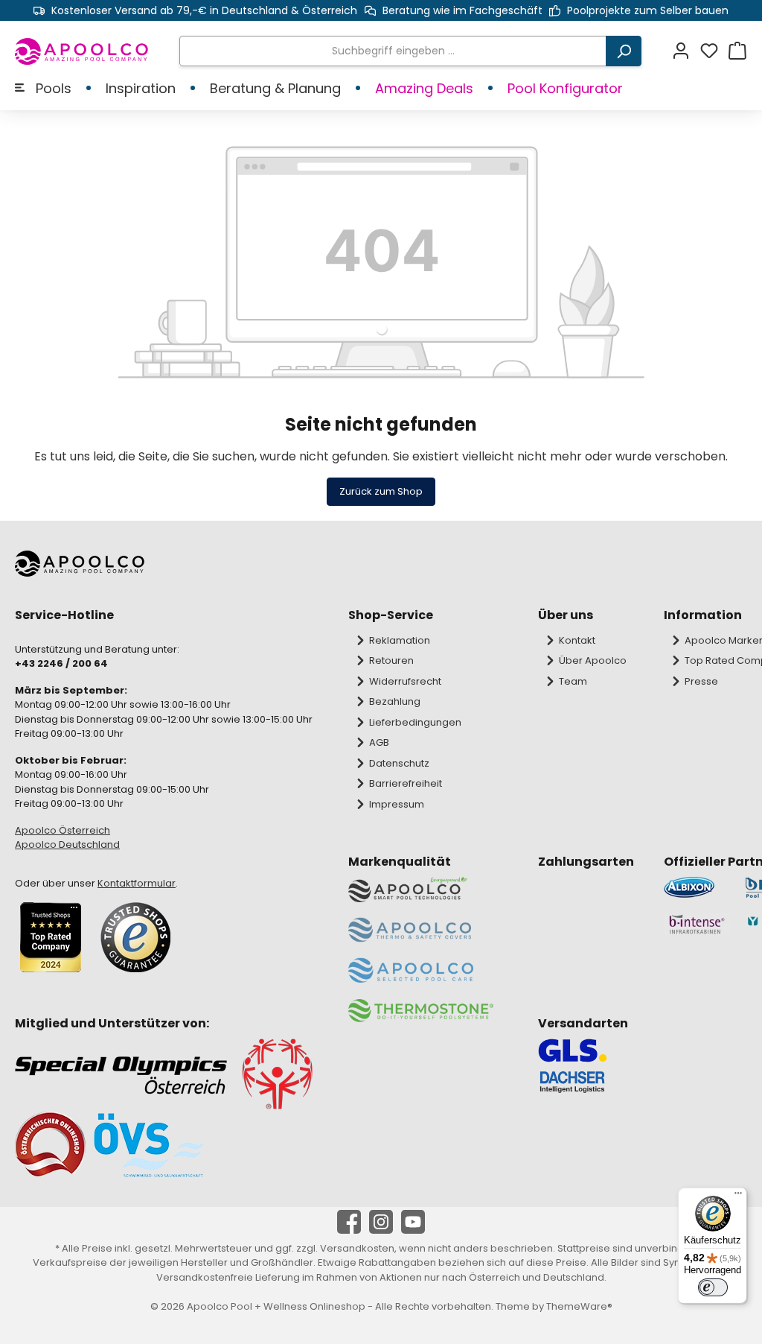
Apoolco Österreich (62, 830)
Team (573, 681)
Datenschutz (399, 763)
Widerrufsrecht (405, 681)
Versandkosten (357, 1248)
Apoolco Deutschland (67, 844)
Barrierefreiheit (405, 783)
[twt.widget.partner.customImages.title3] (697, 924)
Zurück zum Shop (381, 491)
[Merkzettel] (713, 51)
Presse (701, 681)
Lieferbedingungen (415, 722)
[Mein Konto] (685, 51)
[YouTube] (413, 1222)
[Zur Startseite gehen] (82, 51)
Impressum (396, 804)
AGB (379, 742)
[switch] (713, 1287)
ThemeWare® (579, 1306)
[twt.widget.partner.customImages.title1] (697, 887)
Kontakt (577, 640)
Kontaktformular (136, 883)
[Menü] (738, 1196)
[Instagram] (381, 1222)
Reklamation (399, 640)
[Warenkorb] (737, 51)
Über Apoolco (593, 660)
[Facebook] (349, 1222)
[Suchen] (623, 51)
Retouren (391, 660)
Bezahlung (394, 701)
